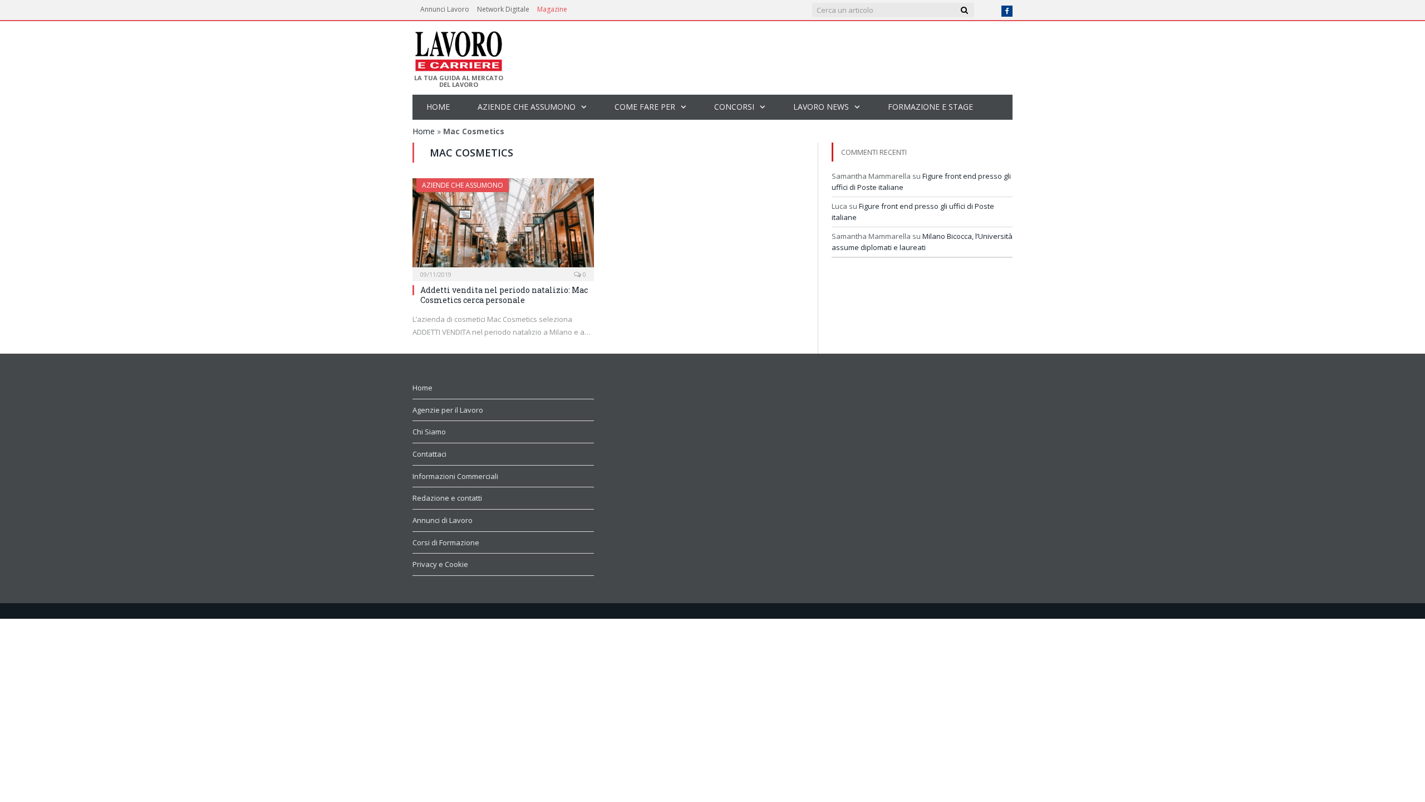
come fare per (645, 106)
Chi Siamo (429, 432)
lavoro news (821, 106)
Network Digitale (503, 9)
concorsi (734, 106)
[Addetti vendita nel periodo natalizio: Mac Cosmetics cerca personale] (503, 226)
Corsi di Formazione (445, 542)
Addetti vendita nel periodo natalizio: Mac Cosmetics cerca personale (504, 295)
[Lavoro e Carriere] (457, 48)
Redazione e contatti (447, 498)
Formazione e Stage (930, 106)
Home (438, 106)
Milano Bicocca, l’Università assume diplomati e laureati (922, 241)
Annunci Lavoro (444, 9)
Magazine (552, 9)
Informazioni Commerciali (455, 476)
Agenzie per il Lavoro (447, 410)
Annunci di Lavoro (442, 520)
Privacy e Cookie (440, 564)
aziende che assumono (527, 106)
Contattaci (429, 454)
